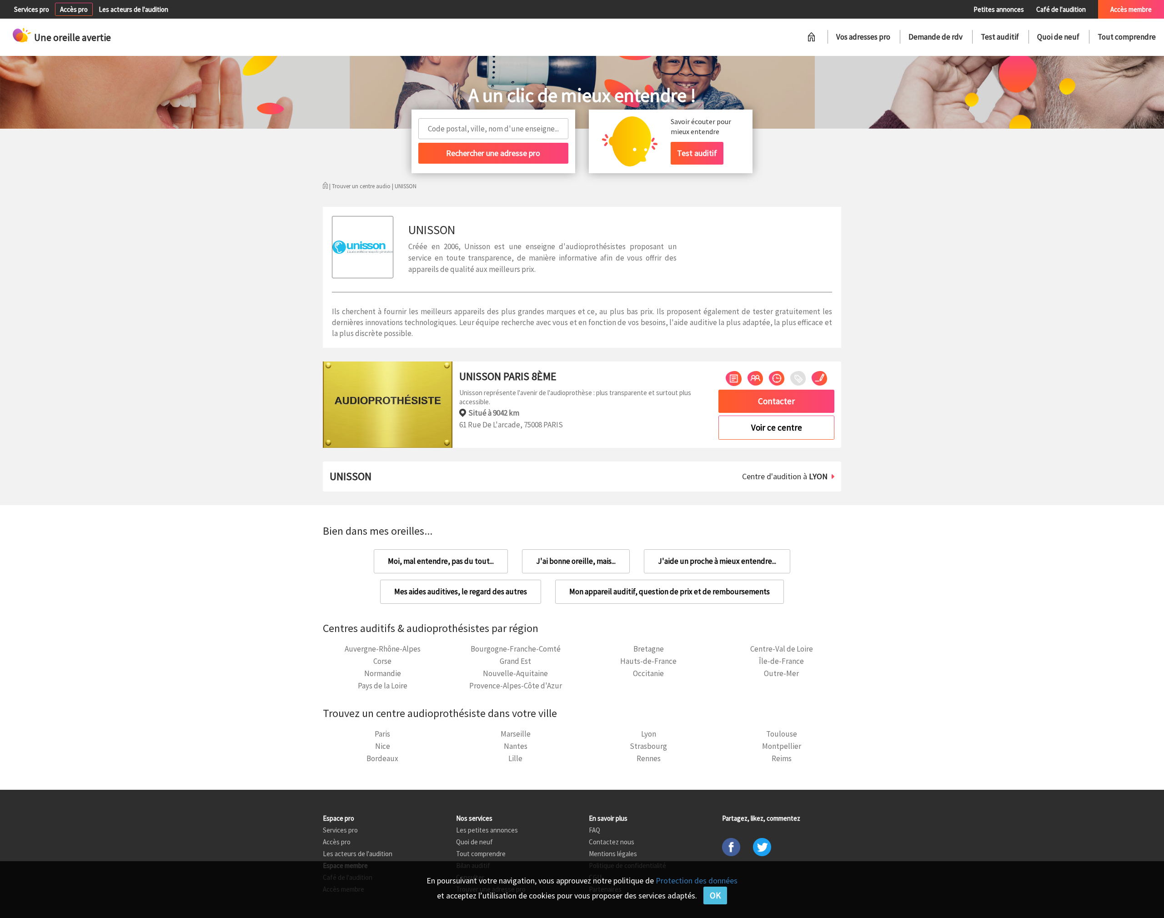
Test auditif (1000, 37)
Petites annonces (998, 9)
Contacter (776, 401)
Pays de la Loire (382, 686)
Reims (782, 758)
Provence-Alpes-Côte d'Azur (515, 686)
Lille (515, 758)
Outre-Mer (781, 673)
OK (715, 895)
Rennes (649, 758)
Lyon (648, 734)
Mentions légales (613, 853)
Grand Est (515, 661)
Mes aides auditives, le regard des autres (460, 592)
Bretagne (648, 649)
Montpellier (781, 746)
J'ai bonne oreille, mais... (576, 561)
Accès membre (1131, 9)
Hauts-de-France (648, 661)
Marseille (516, 734)
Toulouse (781, 734)
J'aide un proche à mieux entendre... (717, 561)
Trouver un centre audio (361, 186)
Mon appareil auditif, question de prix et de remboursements (669, 592)
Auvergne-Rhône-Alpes (383, 649)
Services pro (31, 9)
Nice (382, 746)
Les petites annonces (487, 830)
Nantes (515, 746)
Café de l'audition (1061, 9)
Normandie (382, 673)
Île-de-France (781, 661)
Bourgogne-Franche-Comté (516, 649)
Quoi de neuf (1058, 37)
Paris (382, 734)
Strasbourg (648, 746)
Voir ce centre (776, 427)
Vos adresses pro (863, 37)
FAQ (594, 830)
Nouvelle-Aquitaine (515, 673)
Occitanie (648, 673)
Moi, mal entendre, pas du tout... (441, 561)
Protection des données (697, 880)
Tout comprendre (1127, 37)
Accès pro (74, 9)
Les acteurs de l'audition (133, 9)
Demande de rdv (935, 37)
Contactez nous (611, 842)
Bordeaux (382, 758)
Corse (382, 661)
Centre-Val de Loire (781, 649)
